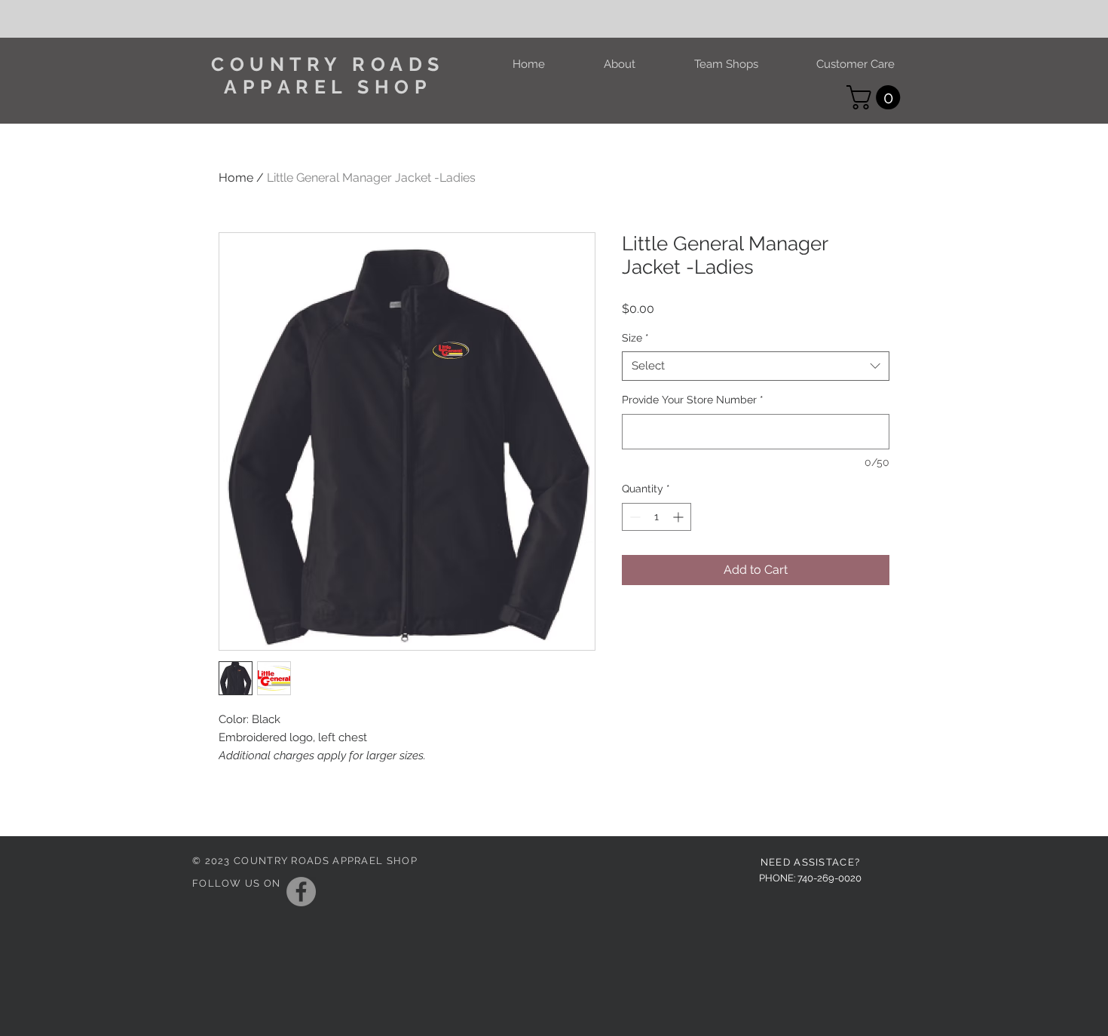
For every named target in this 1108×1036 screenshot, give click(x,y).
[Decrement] (633, 517)
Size (635, 338)
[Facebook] (301, 891)
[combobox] (755, 366)
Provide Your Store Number (693, 400)
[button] (876, 97)
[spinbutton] (656, 517)
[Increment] (679, 517)
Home (236, 177)
